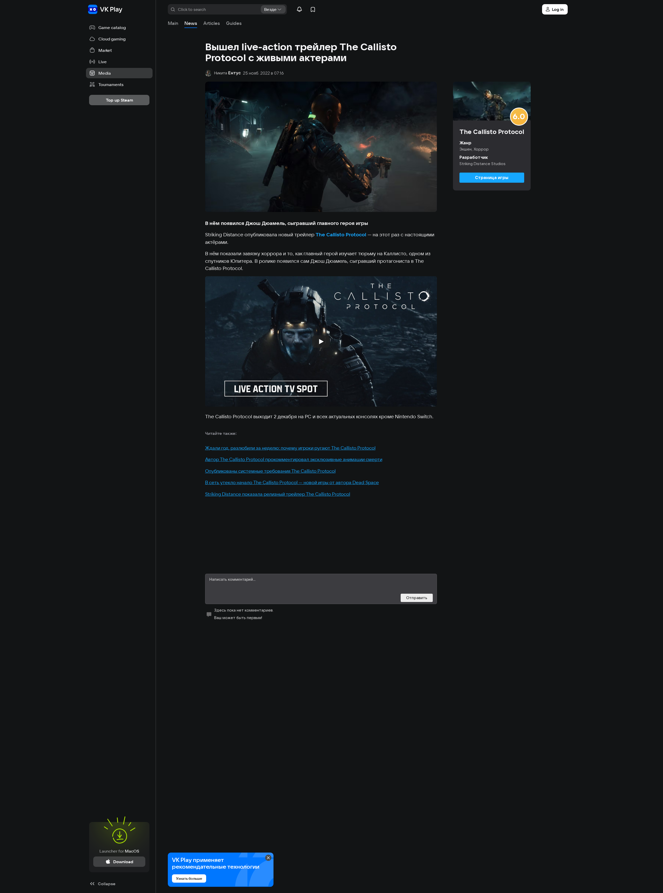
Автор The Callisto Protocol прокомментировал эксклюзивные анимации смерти (293, 459)
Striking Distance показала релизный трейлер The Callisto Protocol (277, 494)
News (190, 23)
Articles (211, 23)
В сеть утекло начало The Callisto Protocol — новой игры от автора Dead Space (292, 482)
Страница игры (491, 177)
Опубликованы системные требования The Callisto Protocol (270, 471)
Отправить (416, 597)
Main (173, 23)
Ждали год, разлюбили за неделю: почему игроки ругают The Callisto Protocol (290, 448)
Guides (234, 23)
